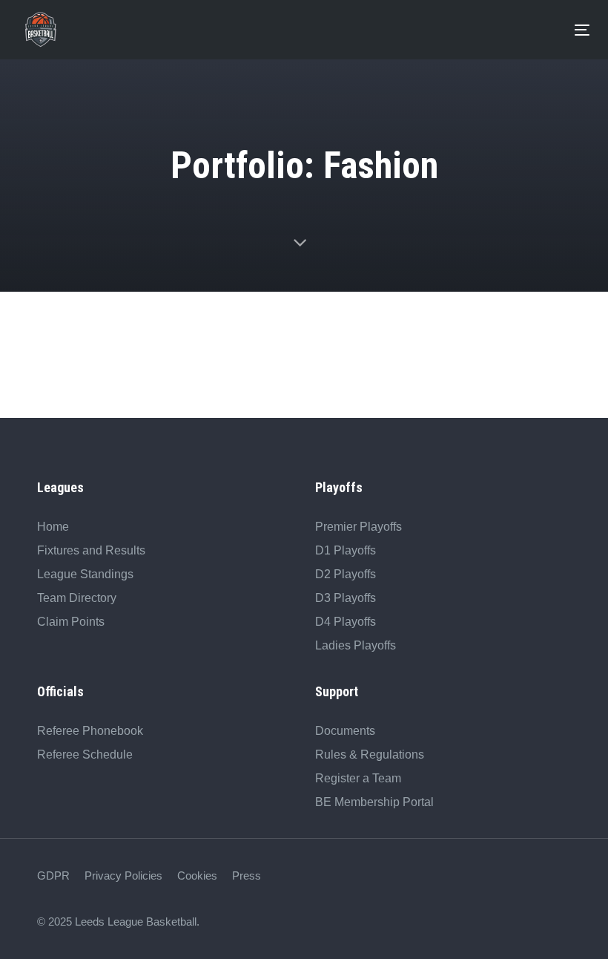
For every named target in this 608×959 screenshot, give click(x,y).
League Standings (85, 574)
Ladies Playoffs (355, 645)
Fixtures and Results (91, 550)
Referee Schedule (85, 754)
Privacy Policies (123, 875)
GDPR (53, 875)
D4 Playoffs (345, 621)
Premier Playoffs (358, 526)
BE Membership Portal (374, 802)
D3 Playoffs (345, 598)
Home (53, 526)
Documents (345, 730)
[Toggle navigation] (318, 30)
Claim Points (71, 621)
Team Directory (76, 598)
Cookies (197, 875)
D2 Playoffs (345, 574)
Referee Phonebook (90, 730)
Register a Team (358, 778)
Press (246, 875)
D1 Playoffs (345, 550)
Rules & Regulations (369, 754)
